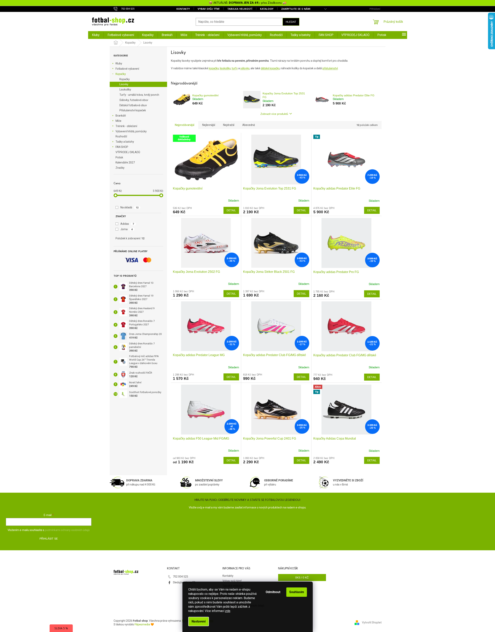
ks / (302, 577)
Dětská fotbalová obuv (133, 105)
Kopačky (121, 73)
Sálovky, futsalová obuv (133, 100)
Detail (231, 210)
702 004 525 (180, 576)
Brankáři (121, 115)
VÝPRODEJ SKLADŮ (128, 152)
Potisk (119, 157)
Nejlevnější (208, 124)
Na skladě (129, 207)
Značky (120, 167)
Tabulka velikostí (239, 9)
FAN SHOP (122, 146)
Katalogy (266, 9)
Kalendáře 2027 (125, 162)
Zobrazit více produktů (274, 113)
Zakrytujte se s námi (295, 9)
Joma (126, 229)
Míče (118, 120)
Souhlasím (296, 592)
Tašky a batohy (125, 141)
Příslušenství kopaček (132, 110)
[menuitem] (95, 35)
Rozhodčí (121, 136)
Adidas (127, 223)
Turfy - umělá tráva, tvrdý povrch (139, 94)
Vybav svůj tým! (209, 9)
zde (227, 611)
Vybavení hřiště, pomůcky (131, 131)
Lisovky (123, 84)
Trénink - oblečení (126, 126)
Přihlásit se (48, 538)
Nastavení (199, 621)
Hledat (291, 21)
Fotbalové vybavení (127, 68)
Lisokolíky (125, 89)
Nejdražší (228, 124)
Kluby (119, 63)
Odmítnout (273, 592)
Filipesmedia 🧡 (144, 624)
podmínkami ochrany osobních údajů (67, 530)
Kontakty (183, 9)
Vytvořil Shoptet (372, 622)
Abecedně (248, 124)
